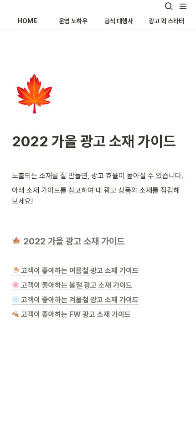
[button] (168, 6)
